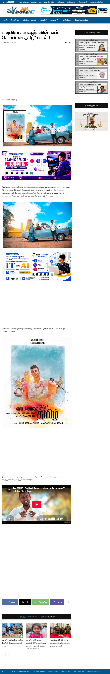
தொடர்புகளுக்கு (81, 20)
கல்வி (33, 20)
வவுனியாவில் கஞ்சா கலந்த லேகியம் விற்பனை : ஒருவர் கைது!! (12, 643)
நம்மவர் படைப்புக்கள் (96, 2)
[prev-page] (4, 654)
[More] (68, 602)
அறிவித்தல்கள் (82, 2)
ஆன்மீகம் (43, 20)
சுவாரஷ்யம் (54, 20)
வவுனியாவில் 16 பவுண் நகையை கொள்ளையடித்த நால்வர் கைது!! (60, 643)
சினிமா (26, 20)
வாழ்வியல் (67, 20)
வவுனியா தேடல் (36, 2)
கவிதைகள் (71, 2)
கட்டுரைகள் (61, 2)
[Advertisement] (36, 51)
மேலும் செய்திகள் (48, 617)
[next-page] (8, 654)
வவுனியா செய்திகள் (94, 671)
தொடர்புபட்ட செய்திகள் (27, 617)
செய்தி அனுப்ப (49, 2)
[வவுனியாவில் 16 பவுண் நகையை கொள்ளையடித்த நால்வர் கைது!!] (60, 630)
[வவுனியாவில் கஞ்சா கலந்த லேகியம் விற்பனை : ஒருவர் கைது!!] (12, 630)
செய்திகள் (15, 20)
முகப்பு (5, 20)
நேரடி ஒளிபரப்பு (24, 2)
